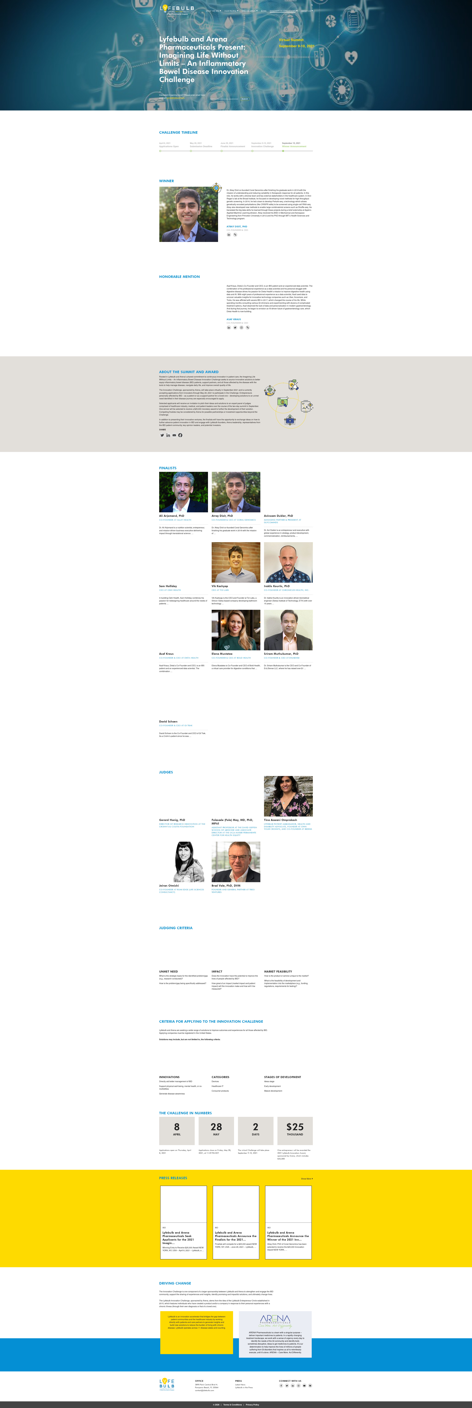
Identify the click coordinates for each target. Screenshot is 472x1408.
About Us (306, 11)
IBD (164, 1228)
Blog (263, 11)
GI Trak (188, 726)
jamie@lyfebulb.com (175, 97)
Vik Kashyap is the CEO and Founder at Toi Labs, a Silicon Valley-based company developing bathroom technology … (234, 600)
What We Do (212, 11)
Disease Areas (249, 11)
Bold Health (244, 658)
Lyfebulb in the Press (244, 1388)
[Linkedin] (168, 435)
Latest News (240, 1385)
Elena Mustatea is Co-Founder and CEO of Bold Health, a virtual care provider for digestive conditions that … (236, 667)
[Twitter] (162, 435)
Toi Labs (224, 590)
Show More (306, 1178)
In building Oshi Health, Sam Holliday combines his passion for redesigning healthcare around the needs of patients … (183, 600)
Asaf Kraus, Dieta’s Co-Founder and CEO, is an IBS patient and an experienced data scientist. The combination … (181, 668)
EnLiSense (294, 658)
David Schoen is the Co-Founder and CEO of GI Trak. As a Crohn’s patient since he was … (182, 734)
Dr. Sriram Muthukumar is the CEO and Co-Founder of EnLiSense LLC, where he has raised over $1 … (287, 667)
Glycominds (271, 523)
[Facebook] (180, 435)
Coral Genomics (246, 520)
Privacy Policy (252, 1404)
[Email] (174, 435)
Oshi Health (174, 590)
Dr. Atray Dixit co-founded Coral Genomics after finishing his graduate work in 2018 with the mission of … (234, 530)
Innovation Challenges (282, 11)
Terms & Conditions (232, 1404)
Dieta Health (191, 658)
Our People (230, 11)
